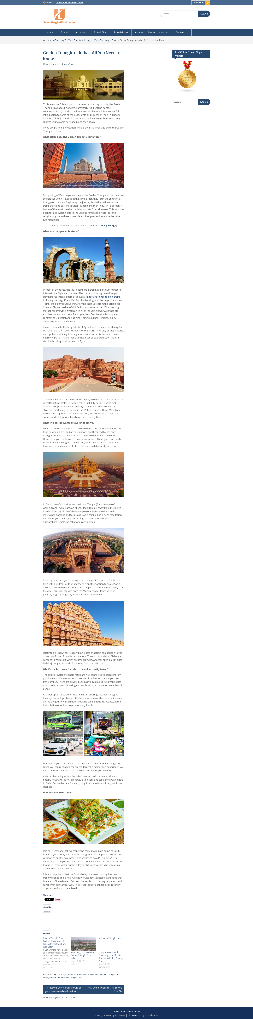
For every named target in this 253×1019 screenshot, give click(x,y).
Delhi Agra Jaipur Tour (68, 974)
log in (55, 997)
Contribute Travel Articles (69, 2)
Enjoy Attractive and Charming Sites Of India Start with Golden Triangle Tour (111, 956)
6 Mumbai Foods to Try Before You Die (105, 989)
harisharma (69, 64)
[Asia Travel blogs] (187, 92)
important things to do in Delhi (103, 296)
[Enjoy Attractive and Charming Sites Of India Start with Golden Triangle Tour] (111, 944)
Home (50, 32)
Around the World (157, 32)
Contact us (198, 2)
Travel (64, 32)
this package (108, 225)
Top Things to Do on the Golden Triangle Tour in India (82, 955)
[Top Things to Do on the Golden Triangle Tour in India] (83, 944)
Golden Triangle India (89, 974)
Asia (137, 32)
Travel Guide (121, 32)
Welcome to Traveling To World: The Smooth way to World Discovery (76, 40)
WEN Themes (151, 1015)
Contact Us (182, 32)
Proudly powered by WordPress (110, 1015)
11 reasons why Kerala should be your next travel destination (63, 989)
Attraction (80, 32)
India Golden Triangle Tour (69, 977)
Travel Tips (100, 32)
